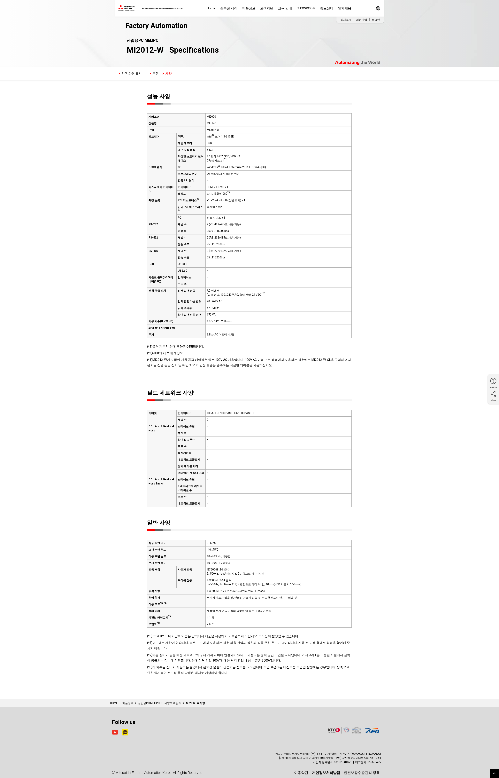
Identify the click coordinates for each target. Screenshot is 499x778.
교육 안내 (285, 8)
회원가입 (361, 19)
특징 (155, 73)
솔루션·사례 (228, 8)
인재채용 (344, 8)
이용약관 (301, 773)
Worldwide (378, 8)
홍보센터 (326, 8)
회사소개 (346, 19)
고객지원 (266, 8)
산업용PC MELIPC (149, 703)
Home (211, 8)
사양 (168, 73)
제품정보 (248, 8)
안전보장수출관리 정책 (362, 773)
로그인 (376, 19)
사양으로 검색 (172, 703)
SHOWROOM (306, 8)
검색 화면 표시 (131, 73)
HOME (114, 703)
